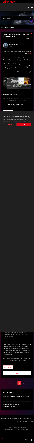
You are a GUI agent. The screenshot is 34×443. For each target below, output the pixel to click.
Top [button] (2, 439)
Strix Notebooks (19, 104)
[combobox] (17, 18)
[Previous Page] (11, 383)
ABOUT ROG (4, 418)
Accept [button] (24, 124)
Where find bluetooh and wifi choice (11, 404)
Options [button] (32, 27)
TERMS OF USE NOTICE (13, 427)
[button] (5, 367)
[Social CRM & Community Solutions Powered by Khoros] (28, 439)
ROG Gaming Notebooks (8, 27)
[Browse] (2, 7)
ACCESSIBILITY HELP (25, 418)
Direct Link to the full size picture (10, 94)
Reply (17, 373)
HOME (10, 418)
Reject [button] (10, 124)
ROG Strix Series (7, 406)
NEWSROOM (15, 418)
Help (28, 7)
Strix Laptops (11, 104)
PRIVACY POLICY (22, 427)
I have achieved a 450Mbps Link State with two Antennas (16, 396)
